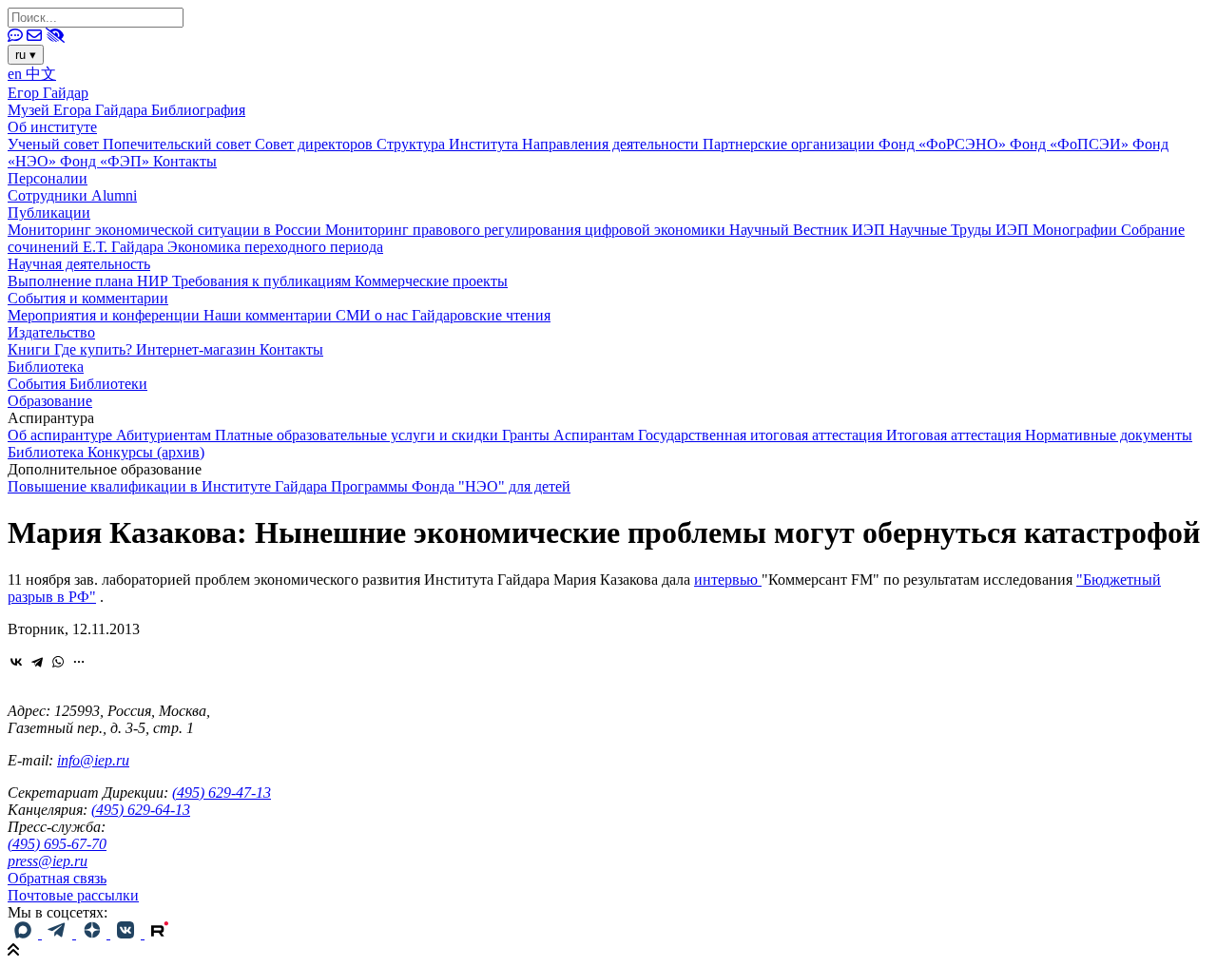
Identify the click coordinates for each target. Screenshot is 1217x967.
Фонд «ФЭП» (106, 161)
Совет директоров (316, 144)
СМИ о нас (374, 315)
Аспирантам (595, 435)
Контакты (185, 161)
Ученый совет (55, 144)
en (17, 74)
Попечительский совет (179, 144)
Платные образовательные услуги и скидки (358, 435)
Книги (31, 349)
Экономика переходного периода (275, 247)
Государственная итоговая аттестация (762, 435)
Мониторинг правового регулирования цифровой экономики (527, 230)
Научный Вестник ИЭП (809, 230)
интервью (728, 579)
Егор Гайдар (48, 93)
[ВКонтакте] (16, 661)
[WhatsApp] (58, 661)
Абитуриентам (165, 435)
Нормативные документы (1108, 435)
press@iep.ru (47, 861)
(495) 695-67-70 (57, 844)
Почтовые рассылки (73, 895)
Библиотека (46, 366)
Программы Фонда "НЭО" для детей (450, 486)
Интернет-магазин (198, 349)
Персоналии (47, 178)
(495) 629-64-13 (140, 810)
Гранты (527, 435)
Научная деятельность (79, 264)
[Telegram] (37, 661)
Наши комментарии (269, 315)
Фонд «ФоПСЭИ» (1071, 144)
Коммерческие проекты (431, 281)
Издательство (51, 332)
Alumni (114, 195)
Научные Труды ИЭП (961, 230)
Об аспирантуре (62, 435)
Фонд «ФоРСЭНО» (944, 144)
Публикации (49, 212)
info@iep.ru (93, 760)
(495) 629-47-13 (221, 792)
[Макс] (25, 933)
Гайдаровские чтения (481, 315)
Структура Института (449, 144)
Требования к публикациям (263, 281)
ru (25, 55)
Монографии (1077, 230)
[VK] (127, 933)
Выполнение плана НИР (90, 281)
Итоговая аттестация (955, 435)
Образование (50, 401)
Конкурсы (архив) (145, 452)
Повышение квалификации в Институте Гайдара (169, 486)
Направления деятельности (612, 144)
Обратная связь (57, 878)
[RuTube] (160, 933)
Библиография (198, 110)
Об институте (52, 127)
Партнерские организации (791, 144)
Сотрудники (49, 195)
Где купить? (95, 349)
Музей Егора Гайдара (79, 110)
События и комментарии (88, 298)
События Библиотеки (77, 384)
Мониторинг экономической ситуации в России (166, 230)
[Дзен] (93, 933)
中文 (41, 74)
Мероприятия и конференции (105, 315)
